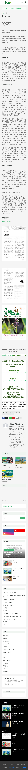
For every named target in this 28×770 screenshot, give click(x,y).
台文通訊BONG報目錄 (8, 602)
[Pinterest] (13, 418)
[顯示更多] (20, 418)
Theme (24, 767)
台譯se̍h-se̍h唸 (6, 652)
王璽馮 (6, 13)
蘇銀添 (12, 414)
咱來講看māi (6, 655)
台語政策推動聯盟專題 (11, 8)
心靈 (16, 465)
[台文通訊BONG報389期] (7, 571)
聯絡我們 (22, 764)
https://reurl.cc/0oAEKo (8, 221)
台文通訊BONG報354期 (15, 412)
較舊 (24, 500)
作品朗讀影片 (6, 608)
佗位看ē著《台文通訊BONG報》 (11, 613)
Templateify (11, 767)
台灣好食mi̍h (6, 644)
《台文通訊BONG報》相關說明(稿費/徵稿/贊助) (14, 596)
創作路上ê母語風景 (6, 479)
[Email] (17, 418)
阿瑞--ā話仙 (6, 668)
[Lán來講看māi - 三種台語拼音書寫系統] (6, 736)
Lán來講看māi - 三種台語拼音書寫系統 (19, 734)
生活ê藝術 (5, 663)
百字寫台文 (6, 666)
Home (4, 764)
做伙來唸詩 (6, 635)
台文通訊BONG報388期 (18, 713)
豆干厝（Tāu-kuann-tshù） (18, 577)
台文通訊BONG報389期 (18, 569)
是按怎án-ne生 (6, 660)
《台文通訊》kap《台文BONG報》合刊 (12, 616)
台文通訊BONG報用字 (8, 599)
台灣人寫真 (6, 641)
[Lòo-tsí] (7, 563)
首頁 (3, 13)
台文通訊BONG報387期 (17, 721)
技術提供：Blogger (9, 678)
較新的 (4, 500)
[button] (2, 2)
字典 (4, 624)
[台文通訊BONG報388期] (6, 716)
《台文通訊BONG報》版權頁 (10, 592)
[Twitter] (6, 418)
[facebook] (8, 530)
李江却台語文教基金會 (16, 424)
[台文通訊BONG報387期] (6, 724)
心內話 (4, 657)
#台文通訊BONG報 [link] (7, 355)
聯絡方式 (5, 621)
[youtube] (19, 530)
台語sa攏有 (6, 646)
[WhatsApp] (10, 418)
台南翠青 (4, 465)
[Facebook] (3, 418)
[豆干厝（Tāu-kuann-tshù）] (7, 579)
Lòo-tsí (15, 561)
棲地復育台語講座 (5, 414)
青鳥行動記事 (6, 671)
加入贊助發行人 (7, 610)
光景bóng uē (6, 638)
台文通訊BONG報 (7, 506)
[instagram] (8, 533)
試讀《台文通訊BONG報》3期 (10, 619)
